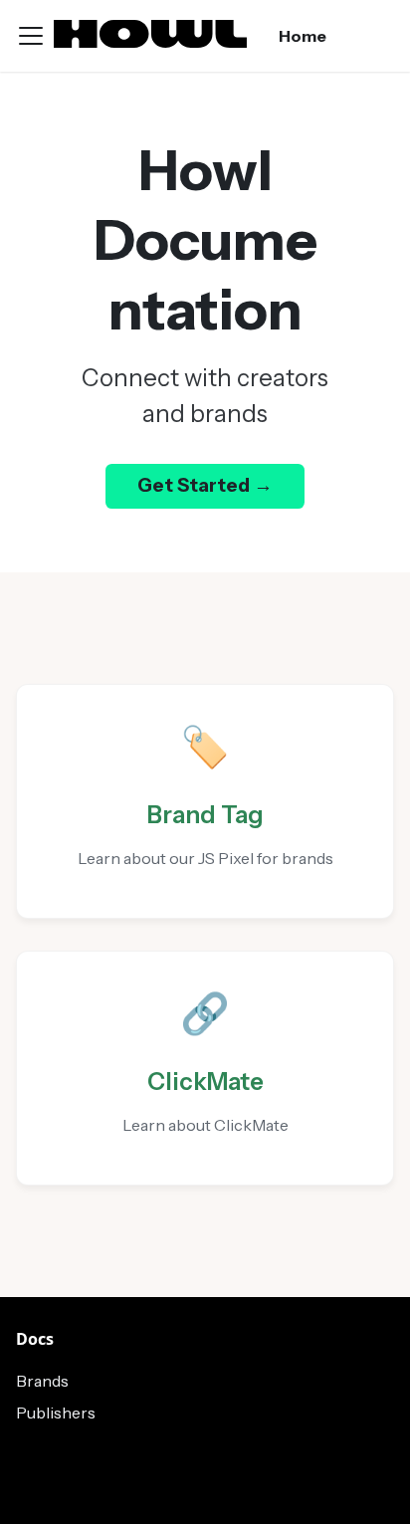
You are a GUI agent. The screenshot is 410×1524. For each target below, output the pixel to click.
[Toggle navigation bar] (31, 36)
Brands (42, 1381)
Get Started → (205, 485)
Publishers (56, 1412)
